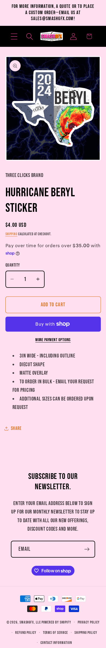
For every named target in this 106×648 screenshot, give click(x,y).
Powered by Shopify (56, 622)
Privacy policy (89, 622)
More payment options (53, 340)
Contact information (56, 642)
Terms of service (55, 632)
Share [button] (16, 428)
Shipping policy (85, 632)
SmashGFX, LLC (30, 622)
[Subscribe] (87, 549)
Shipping (11, 234)
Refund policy (25, 632)
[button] (14, 36)
